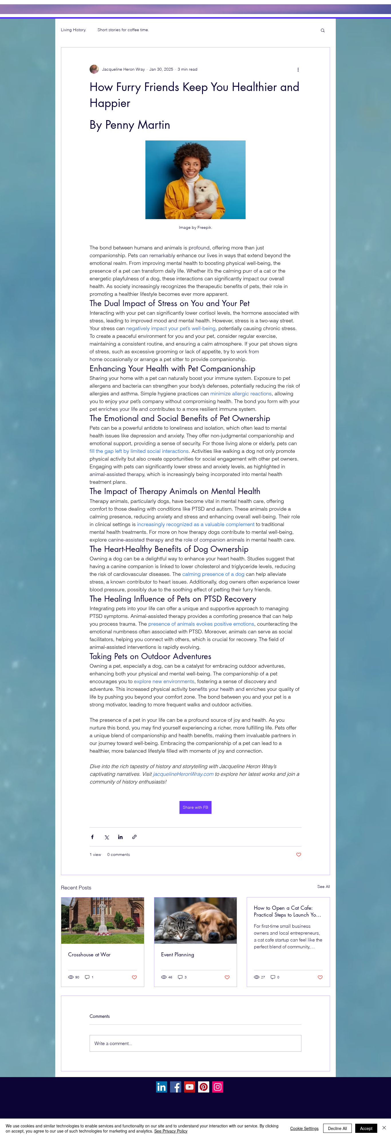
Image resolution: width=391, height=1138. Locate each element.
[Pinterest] (203, 1087)
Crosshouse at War (89, 954)
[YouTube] (189, 1087)
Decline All (337, 1128)
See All (323, 886)
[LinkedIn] (161, 1087)
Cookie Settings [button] (304, 1128)
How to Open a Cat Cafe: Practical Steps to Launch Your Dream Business (287, 911)
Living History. (73, 29)
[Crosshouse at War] (102, 920)
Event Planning (177, 954)
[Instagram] (217, 1087)
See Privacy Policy (170, 1131)
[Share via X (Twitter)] (106, 837)
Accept (366, 1128)
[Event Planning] (195, 920)
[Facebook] (175, 1087)
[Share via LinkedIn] (120, 837)
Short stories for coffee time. (123, 29)
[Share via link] (134, 837)
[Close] (384, 1128)
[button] (322, 30)
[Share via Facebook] (92, 837)
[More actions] (298, 69)
